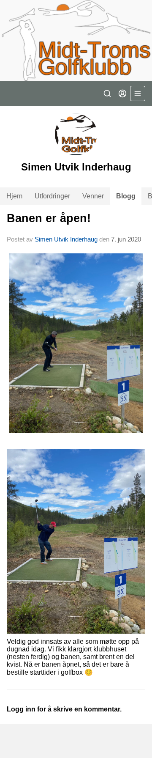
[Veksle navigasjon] (137, 93)
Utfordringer (52, 196)
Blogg (126, 196)
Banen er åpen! (49, 218)
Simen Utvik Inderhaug (66, 239)
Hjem (14, 196)
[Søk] (107, 93)
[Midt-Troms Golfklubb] (76, 40)
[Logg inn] (122, 93)
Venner (93, 196)
